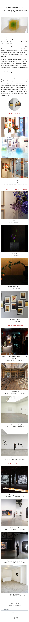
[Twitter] (14, 618)
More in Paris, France (14, 325)
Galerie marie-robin (14, 113)
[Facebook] (12, 618)
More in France (14, 464)
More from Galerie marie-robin (14, 189)
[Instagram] (17, 618)
